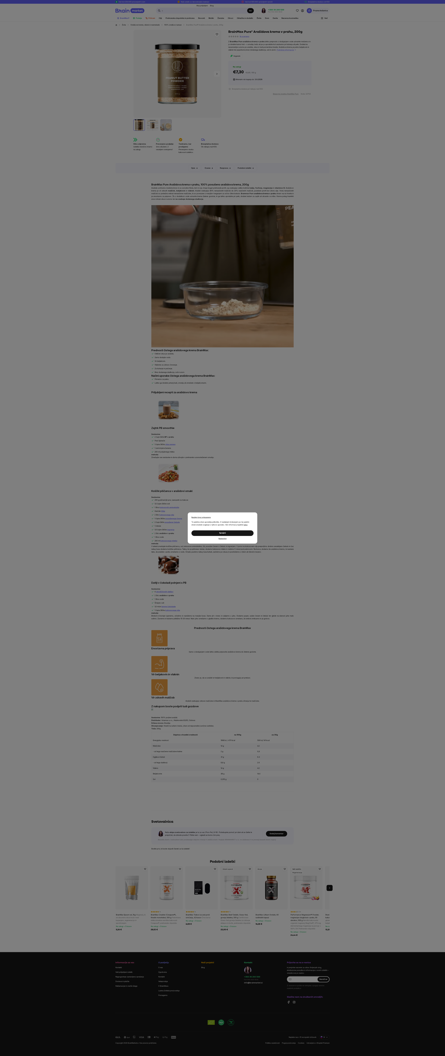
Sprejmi (222, 533)
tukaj (245, 525)
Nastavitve (223, 539)
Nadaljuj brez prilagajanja (201, 517)
